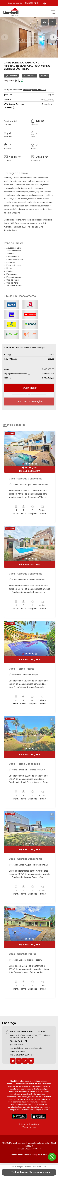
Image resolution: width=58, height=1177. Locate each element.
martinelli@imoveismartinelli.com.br (26, 1048)
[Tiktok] (25, 1061)
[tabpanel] (29, 37)
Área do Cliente (15, 3)
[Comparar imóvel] (52, 438)
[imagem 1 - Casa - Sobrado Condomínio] (29, 448)
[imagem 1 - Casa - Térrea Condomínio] (29, 733)
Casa (7, 62)
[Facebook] (13, 1061)
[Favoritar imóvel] (52, 434)
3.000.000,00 (47, 99)
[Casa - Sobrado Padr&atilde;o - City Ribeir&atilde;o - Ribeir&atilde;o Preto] (22, 12)
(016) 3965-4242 (31, 3)
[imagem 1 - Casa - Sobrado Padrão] (29, 923)
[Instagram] (19, 1061)
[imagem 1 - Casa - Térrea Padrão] (29, 638)
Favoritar (12, 76)
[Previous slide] (4, 37)
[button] (44, 3)
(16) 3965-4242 (17, 1044)
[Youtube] (31, 1061)
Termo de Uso (29, 1127)
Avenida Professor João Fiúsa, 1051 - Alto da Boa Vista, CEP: (30, 1036)
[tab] (44, 22)
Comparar (30, 76)
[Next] (51, 448)
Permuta (44, 76)
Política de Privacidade (29, 1124)
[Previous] (8, 448)
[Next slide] (53, 37)
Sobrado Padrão (23, 62)
